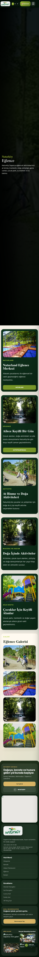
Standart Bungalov (9, 887)
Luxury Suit (7, 894)
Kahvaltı (5, 864)
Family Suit (6, 897)
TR (12, 3)
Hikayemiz (6, 861)
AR (17, 3)
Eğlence (6, 871)
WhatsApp (21, 789)
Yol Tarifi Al (19, 784)
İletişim (5, 875)
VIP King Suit (7, 900)
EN (15, 3)
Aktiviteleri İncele (19, 450)
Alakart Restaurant (9, 868)
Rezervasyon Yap (19, 921)
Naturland (20, 387)
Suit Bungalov (7, 890)
